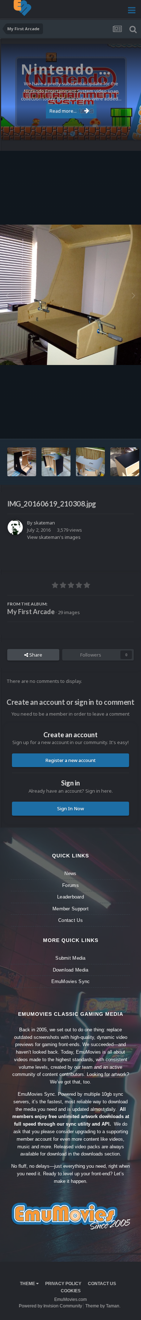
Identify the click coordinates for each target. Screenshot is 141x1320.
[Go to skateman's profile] (15, 527)
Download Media (71, 970)
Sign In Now (70, 808)
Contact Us (70, 920)
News (70, 873)
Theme (28, 1283)
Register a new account (71, 760)
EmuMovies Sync (70, 981)
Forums (70, 885)
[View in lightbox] (70, 295)
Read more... (63, 111)
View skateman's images (54, 537)
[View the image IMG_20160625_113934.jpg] (90, 461)
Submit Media (70, 958)
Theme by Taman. (102, 1305)
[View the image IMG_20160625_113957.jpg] (56, 461)
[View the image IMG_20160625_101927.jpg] (124, 461)
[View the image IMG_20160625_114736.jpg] (21, 461)
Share (35, 655)
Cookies (71, 1290)
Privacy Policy (63, 1283)
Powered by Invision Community (50, 1305)
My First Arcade (31, 612)
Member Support (70, 908)
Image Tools (111, 426)
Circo (128, 131)
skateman (44, 522)
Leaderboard (70, 897)
